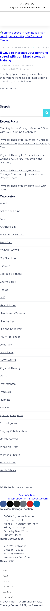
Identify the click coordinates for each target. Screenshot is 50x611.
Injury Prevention (10, 336)
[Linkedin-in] (36, 504)
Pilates (4, 376)
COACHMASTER (9, 250)
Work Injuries (8, 462)
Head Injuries (8, 305)
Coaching (7, 592)
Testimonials (8, 586)
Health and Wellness (12, 313)
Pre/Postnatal (8, 383)
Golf (2, 297)
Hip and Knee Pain (11, 329)
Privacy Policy (9, 597)
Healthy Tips (7, 321)
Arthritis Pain (8, 226)
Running (5, 399)
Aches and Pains (10, 211)
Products (5, 391)
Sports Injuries (8, 423)
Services (5, 407)
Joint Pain (6, 344)
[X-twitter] (10, 504)
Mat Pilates (6, 352)
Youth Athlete (8, 470)
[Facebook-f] (3, 504)
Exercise (4, 47)
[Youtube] (30, 504)
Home (5, 570)
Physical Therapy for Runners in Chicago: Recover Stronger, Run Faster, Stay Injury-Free (25, 143)
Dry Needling (8, 258)
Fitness (4, 289)
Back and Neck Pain (12, 234)
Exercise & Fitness (22, 47)
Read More (6, 88)
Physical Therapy (10, 368)
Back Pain (6, 242)
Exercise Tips (42, 47)
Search (5, 106)
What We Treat (9, 446)
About (3, 203)
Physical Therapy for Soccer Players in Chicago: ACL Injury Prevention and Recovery (22, 159)
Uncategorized (9, 439)
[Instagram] (16, 504)
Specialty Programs (11, 415)
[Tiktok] (23, 504)
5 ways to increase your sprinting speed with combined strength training (24, 56)
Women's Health (10, 454)
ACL (2, 218)
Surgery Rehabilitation (13, 431)
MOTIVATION (8, 360)
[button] (46, 18)
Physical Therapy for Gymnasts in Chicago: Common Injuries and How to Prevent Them (23, 174)
